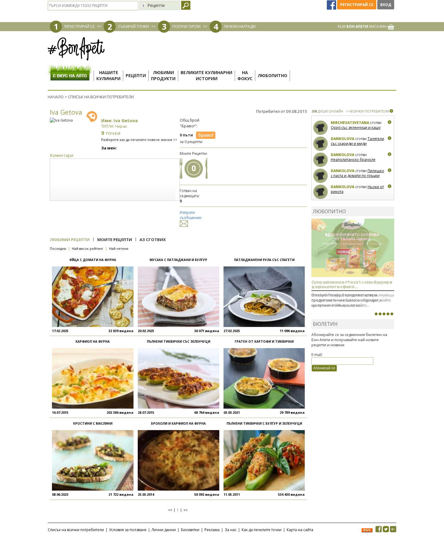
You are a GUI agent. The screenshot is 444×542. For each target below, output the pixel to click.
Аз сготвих (153, 239)
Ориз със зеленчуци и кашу (356, 127)
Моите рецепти (114, 239)
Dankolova (342, 138)
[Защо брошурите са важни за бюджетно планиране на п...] (391, 313)
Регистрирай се (356, 4)
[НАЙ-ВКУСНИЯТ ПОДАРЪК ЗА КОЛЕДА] (383, 313)
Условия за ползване (127, 529)
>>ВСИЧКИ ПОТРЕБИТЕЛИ (367, 111)
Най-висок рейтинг (87, 248)
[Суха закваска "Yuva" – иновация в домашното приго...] (376, 313)
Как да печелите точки (262, 529)
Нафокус (245, 75)
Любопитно (272, 75)
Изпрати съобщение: (191, 215)
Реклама (212, 529)
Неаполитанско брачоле (353, 159)
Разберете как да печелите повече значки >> (139, 139)
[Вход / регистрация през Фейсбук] (332, 4)
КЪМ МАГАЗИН (363, 26)
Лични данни (164, 529)
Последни (58, 248)
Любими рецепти (70, 239)
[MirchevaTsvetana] (320, 127)
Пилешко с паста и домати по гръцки (357, 173)
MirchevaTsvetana (350, 122)
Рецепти (136, 75)
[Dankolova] (320, 143)
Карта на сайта (300, 529)
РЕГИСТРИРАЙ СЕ (79, 26)
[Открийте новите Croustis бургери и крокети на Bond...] (379, 313)
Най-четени (118, 248)
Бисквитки (190, 529)
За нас (230, 529)
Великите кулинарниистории (206, 75)
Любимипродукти (163, 75)
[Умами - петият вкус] (387, 313)
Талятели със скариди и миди (357, 141)
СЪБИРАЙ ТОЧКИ (133, 26)
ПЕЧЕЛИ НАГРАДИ (240, 26)
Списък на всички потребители (76, 529)
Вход (385, 4)
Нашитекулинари (108, 75)
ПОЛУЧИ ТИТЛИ (186, 26)
